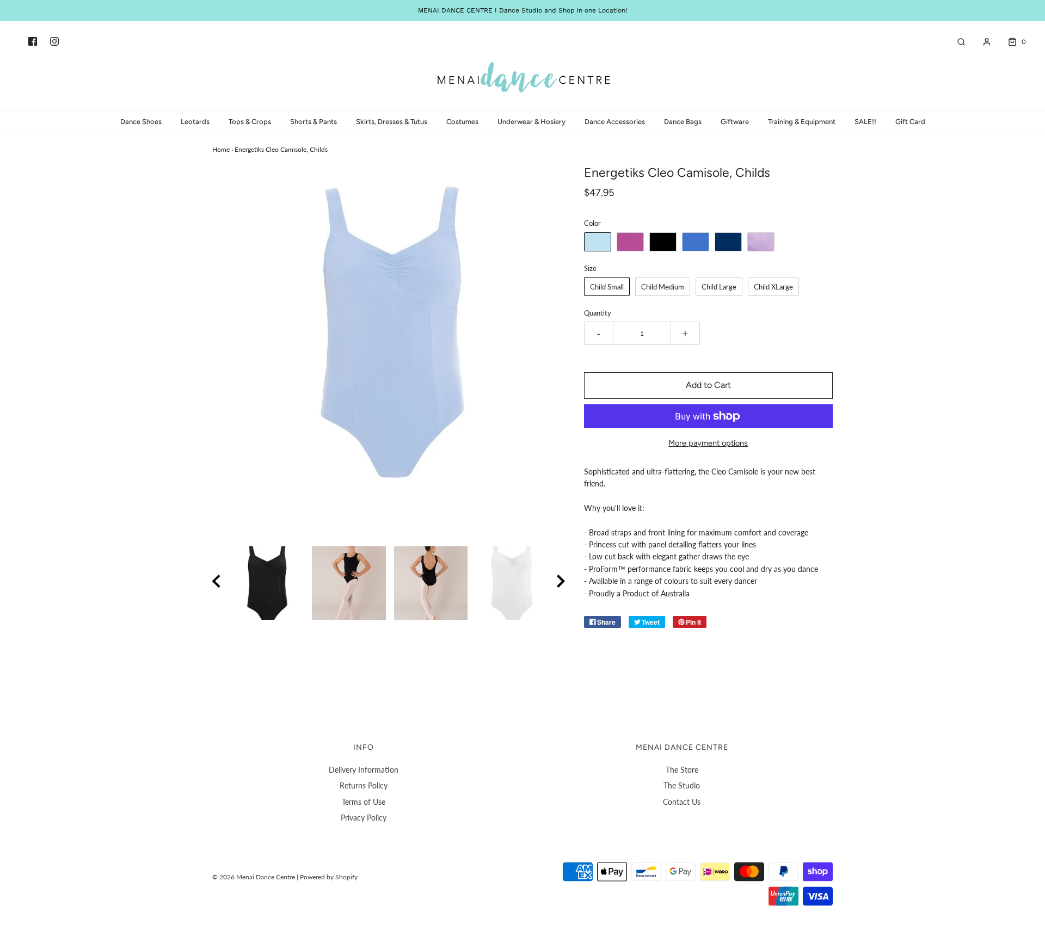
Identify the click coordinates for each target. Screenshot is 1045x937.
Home (221, 149)
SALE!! (865, 122)
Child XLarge (773, 286)
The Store (682, 769)
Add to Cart (708, 385)
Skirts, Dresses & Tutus (391, 122)
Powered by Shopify (329, 877)
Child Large (719, 286)
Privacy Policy (363, 817)
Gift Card (910, 122)
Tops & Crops (250, 122)
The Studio (681, 785)
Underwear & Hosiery (531, 122)
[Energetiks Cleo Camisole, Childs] (267, 583)
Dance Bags (683, 122)
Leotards (195, 122)
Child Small (607, 286)
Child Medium (662, 286)
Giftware (735, 122)
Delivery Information (363, 769)
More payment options (708, 443)
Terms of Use (363, 801)
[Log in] (981, 42)
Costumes (462, 122)
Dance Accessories (615, 122)
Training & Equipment (801, 122)
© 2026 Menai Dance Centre (253, 877)
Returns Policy (364, 785)
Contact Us (681, 801)
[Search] (956, 42)
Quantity (597, 313)
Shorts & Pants (313, 122)
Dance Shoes (141, 122)
